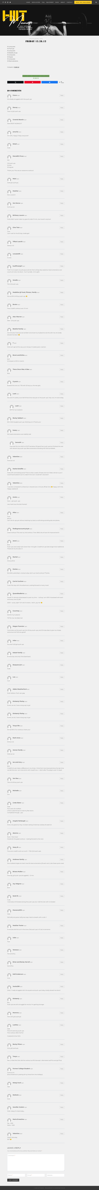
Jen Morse (16, 203)
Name (10, 1175)
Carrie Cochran (18, 581)
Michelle (16, 790)
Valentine (16, 456)
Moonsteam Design (59, 1188)
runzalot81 (16, 254)
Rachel (15, 557)
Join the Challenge (83, 2)
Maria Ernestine (18, 1119)
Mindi (15, 144)
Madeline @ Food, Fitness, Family (25, 292)
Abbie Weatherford (20, 689)
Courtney (16, 611)
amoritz (15, 132)
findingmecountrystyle (21, 528)
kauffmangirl (17, 266)
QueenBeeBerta (18, 593)
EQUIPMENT (50, 2)
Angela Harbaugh (19, 821)
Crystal (15, 381)
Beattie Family (18, 329)
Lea (14, 677)
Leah (14, 393)
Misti (14, 178)
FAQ (43, 2)
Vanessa (16, 950)
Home (28, 2)
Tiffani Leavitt (18, 241)
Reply (61, 95)
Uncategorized (34, 38)
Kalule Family (17, 652)
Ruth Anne (16, 738)
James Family (18, 750)
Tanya (15, 1056)
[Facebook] (3, 2)
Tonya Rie (16, 725)
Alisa (14, 512)
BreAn (15, 304)
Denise (15, 569)
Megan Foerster (18, 626)
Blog (57, 2)
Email (30, 1175)
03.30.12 (16, 67)
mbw (14, 640)
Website (49, 1175)
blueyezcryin (17, 665)
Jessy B (15, 847)
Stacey (15, 107)
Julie (14, 937)
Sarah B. (16, 896)
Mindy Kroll (17, 1083)
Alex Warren (17, 316)
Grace (15, 95)
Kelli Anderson (18, 974)
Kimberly (16, 998)
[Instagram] (5, 2)
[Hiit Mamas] (17, 20)
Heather (15, 191)
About (63, 2)
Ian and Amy (17, 762)
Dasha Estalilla (18, 469)
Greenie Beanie (18, 119)
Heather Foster (18, 925)
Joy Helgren (17, 884)
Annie (15, 497)
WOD (41, 38)
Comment (11, 1155)
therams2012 (17, 910)
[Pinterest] (8, 2)
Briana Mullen (18, 871)
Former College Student (21, 1068)
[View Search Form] (96, 2)
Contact (70, 2)
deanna (15, 833)
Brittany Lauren (18, 215)
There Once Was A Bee (21, 369)
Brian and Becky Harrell (21, 962)
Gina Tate (16, 227)
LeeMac (15, 1025)
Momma (16, 1012)
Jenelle (15, 280)
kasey (15, 430)
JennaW (18, 442)
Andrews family (18, 859)
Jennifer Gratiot (18, 1107)
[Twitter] (10, 2)
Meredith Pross (18, 156)
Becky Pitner (17, 1044)
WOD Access (36, 2)
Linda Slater (17, 803)
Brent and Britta (18, 355)
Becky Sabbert (18, 418)
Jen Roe (15, 778)
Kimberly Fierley (18, 701)
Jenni (15, 541)
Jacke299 (16, 986)
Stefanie (16, 1095)
